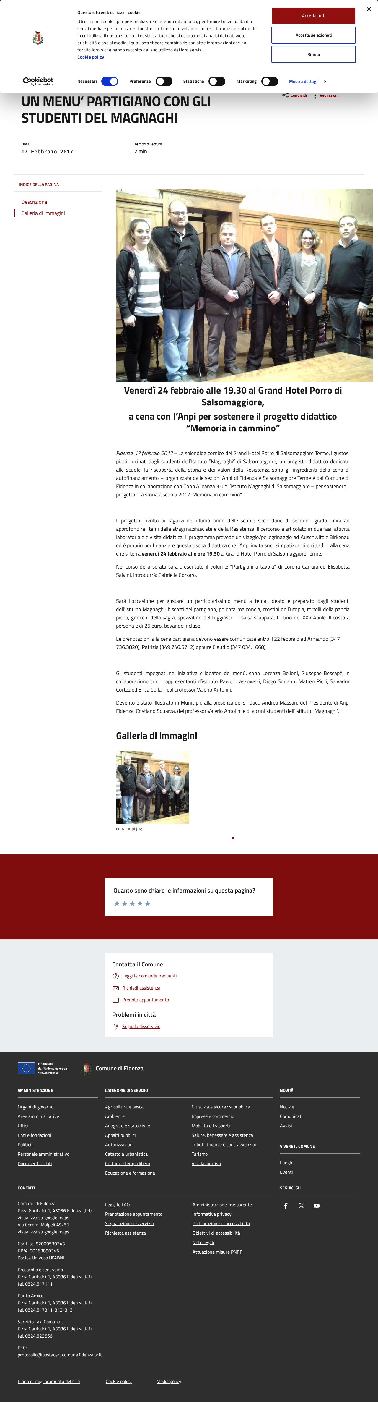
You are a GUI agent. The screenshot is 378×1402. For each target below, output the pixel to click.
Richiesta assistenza (125, 1232)
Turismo (200, 1153)
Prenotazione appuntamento (133, 1214)
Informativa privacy (212, 1214)
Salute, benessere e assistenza (222, 1135)
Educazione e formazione (130, 1172)
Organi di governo (35, 1106)
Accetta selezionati (314, 35)
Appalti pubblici (120, 1135)
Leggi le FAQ (117, 1204)
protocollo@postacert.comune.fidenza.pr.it (60, 1354)
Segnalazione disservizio (129, 1223)
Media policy (169, 1381)
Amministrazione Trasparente (222, 1204)
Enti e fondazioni (34, 1135)
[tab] (233, 838)
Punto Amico (30, 1295)
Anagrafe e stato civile (127, 1125)
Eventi (286, 1172)
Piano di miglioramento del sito (49, 1381)
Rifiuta (313, 54)
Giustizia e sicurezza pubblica (221, 1106)
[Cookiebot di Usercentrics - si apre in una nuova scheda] (38, 81)
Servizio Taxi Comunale (41, 1321)
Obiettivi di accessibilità (216, 1232)
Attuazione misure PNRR (218, 1251)
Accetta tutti (313, 15)
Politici (24, 1144)
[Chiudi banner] (369, 9)
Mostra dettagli (304, 81)
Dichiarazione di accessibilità (221, 1223)
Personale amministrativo (43, 1153)
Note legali (203, 1242)
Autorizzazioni (119, 1144)
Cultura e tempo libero (127, 1163)
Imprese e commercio (213, 1116)
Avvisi (286, 1125)
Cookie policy (90, 57)
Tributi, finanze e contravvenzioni (225, 1144)
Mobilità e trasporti (211, 1125)
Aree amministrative (38, 1116)
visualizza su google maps (43, 1217)
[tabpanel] (152, 792)
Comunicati (291, 1116)
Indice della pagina (39, 184)
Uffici (23, 1125)
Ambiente (115, 1116)
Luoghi (287, 1162)
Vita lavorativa (206, 1163)
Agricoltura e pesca (124, 1106)
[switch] (164, 81)
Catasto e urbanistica (126, 1153)
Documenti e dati (35, 1163)
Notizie (287, 1106)
